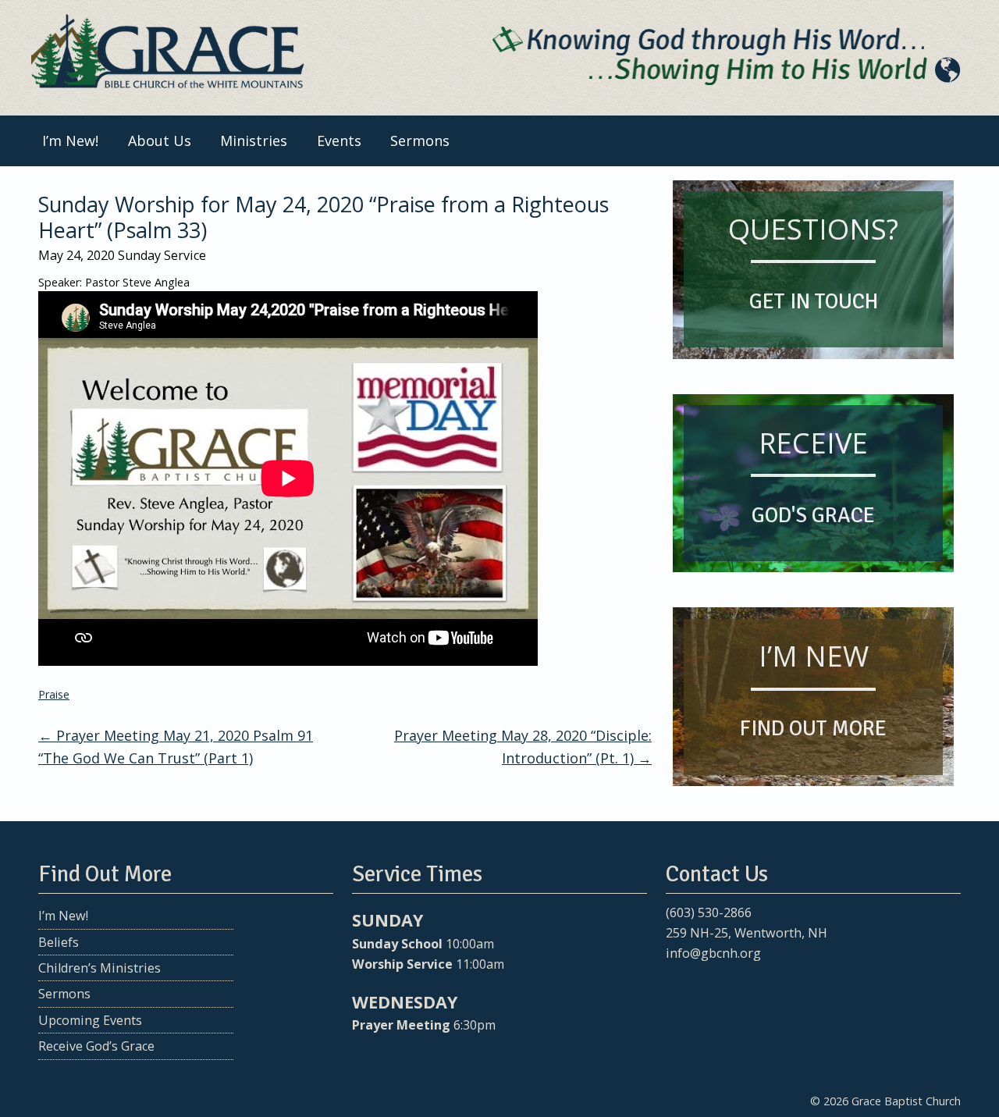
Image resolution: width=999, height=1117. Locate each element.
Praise (53, 694)
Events (339, 140)
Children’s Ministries (99, 967)
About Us (159, 140)
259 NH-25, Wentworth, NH (746, 932)
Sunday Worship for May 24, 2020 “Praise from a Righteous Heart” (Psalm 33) (323, 217)
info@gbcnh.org (713, 953)
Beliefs (58, 942)
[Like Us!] (676, 983)
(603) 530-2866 (709, 912)
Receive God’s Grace (96, 1046)
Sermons (420, 140)
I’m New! (70, 140)
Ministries (253, 140)
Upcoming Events (90, 1020)
